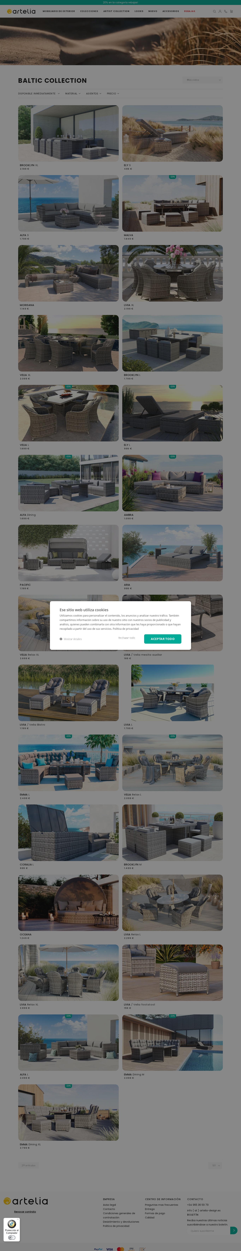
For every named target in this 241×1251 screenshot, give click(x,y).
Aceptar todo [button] (163, 639)
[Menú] (18, 1220)
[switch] (11, 1237)
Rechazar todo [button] (126, 637)
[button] (71, 639)
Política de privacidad (126, 628)
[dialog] (120, 625)
